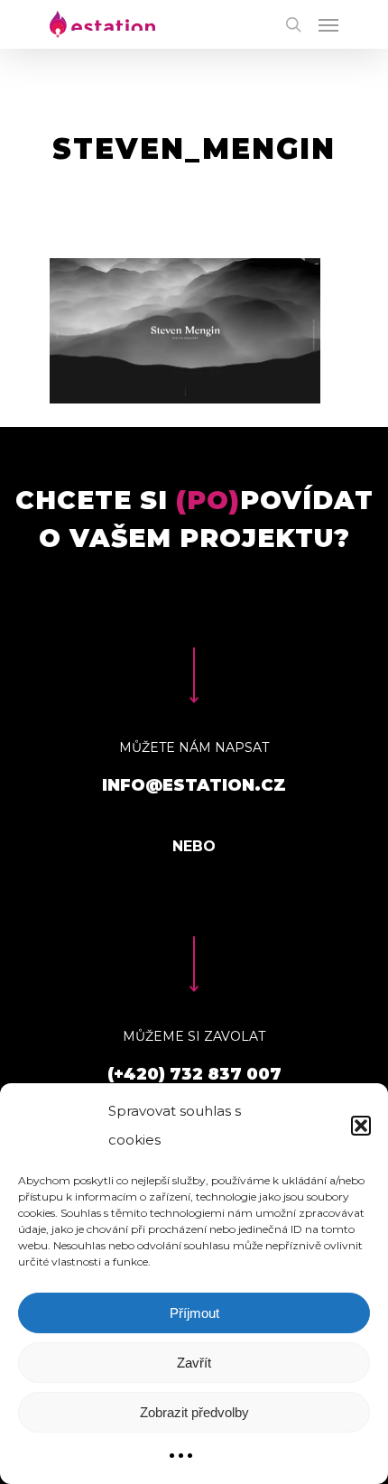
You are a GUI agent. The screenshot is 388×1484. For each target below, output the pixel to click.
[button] (361, 1126)
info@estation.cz (194, 785)
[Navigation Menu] (328, 24)
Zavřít (194, 1362)
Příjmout (194, 1313)
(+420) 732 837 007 (194, 1074)
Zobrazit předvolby (194, 1412)
